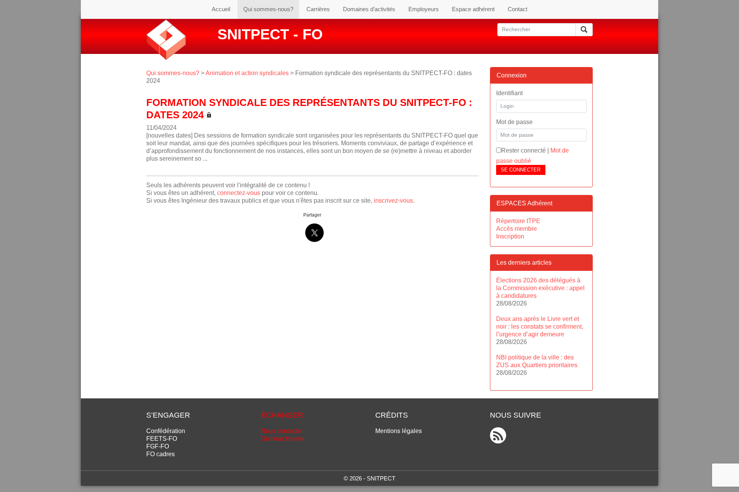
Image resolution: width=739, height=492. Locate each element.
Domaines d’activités (369, 9)
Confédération (165, 431)
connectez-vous (238, 193)
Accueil (221, 9)
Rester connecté (523, 150)
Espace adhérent (473, 9)
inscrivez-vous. (394, 200)
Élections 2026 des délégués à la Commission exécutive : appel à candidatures (540, 288)
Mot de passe (514, 122)
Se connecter (520, 170)
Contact (517, 9)
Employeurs (423, 9)
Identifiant (509, 93)
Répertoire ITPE (518, 221)
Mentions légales (398, 431)
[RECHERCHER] (584, 29)
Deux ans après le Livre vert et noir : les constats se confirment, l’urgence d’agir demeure (539, 327)
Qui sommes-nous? (268, 9)
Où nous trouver (282, 438)
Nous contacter (281, 431)
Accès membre (516, 228)
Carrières (318, 9)
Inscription (510, 236)
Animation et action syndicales (247, 73)
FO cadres (160, 454)
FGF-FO (157, 446)
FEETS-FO (161, 438)
